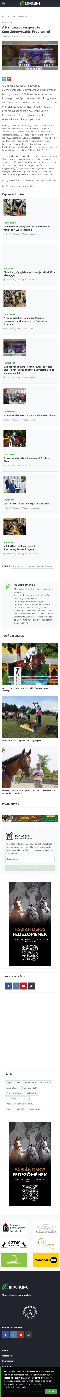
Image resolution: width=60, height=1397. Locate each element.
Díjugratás (8, 268)
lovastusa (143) (34, 1109)
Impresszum (8, 1361)
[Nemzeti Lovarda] (46, 1228)
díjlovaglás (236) (30, 1088)
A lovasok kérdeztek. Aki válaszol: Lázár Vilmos (29, 415)
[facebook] (8, 986)
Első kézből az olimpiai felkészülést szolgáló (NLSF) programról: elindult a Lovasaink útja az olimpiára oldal (28, 369)
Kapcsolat (7, 1366)
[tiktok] (31, 986)
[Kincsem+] (46, 1260)
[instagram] (16, 986)
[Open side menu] (3, 3)
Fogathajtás (9, 223)
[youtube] (23, 986)
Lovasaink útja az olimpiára (21, 186)
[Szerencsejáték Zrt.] (14, 1260)
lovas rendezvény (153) (15, 1109)
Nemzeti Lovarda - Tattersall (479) (37, 1083)
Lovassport (8, 23)
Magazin (11, 17)
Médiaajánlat (8, 1356)
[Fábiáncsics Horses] (46, 1244)
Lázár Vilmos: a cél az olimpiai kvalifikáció (26, 503)
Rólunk (5, 1350)
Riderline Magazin (11, 36)
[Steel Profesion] (14, 1244)
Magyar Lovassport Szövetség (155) (20, 1104)
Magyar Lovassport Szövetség (40, 566)
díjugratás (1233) (13, 1083)
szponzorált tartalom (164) (17, 1098)
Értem (51, 1391)
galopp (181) (32, 1093)
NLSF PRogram (18, 566)
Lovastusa (8, 500)
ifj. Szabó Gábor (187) (14, 1093)
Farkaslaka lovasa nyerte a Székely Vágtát (21, 741)
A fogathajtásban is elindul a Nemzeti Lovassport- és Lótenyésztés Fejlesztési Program (25, 321)
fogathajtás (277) (13, 1088)
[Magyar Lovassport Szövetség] (14, 1228)
